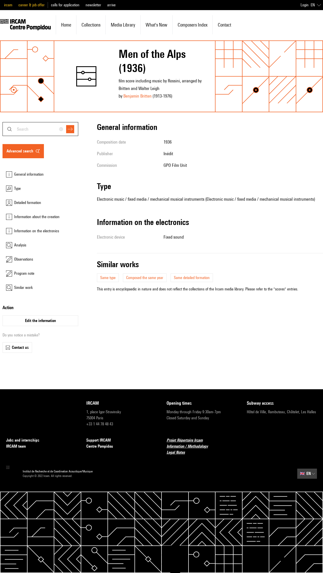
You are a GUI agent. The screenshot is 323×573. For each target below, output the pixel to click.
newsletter (93, 5)
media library (123, 25)
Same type (108, 277)
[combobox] (40, 129)
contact (224, 25)
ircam (8, 5)
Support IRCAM (98, 440)
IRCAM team (16, 446)
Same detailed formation (192, 277)
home (66, 25)
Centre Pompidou (99, 446)
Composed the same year (144, 277)
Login (305, 5)
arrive (111, 5)
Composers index (192, 25)
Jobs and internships (22, 440)
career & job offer (31, 5)
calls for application (65, 5)
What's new (156, 25)
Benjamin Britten (137, 96)
